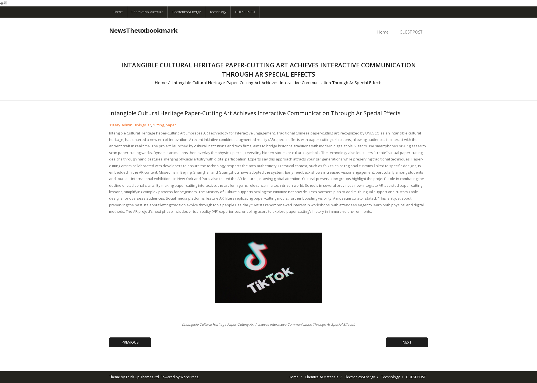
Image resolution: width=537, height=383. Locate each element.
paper (171, 124)
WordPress (189, 377)
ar (149, 124)
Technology (217, 12)
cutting (158, 124)
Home (118, 12)
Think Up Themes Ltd (142, 377)
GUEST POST (245, 12)
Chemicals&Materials (147, 12)
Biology (140, 124)
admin (127, 124)
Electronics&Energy (186, 12)
